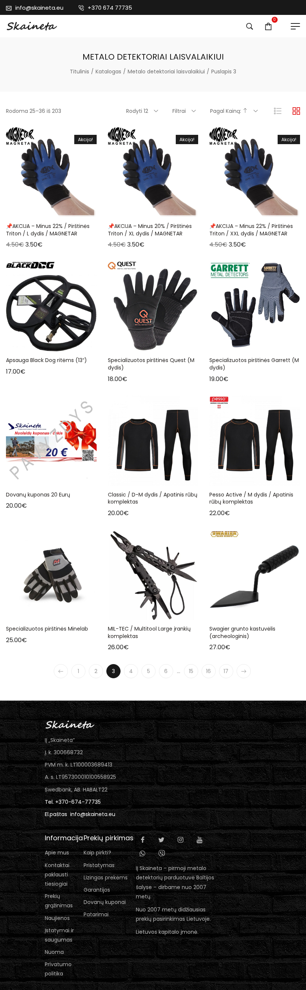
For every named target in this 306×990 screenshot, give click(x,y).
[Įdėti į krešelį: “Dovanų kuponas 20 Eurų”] (23, 478)
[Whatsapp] (142, 853)
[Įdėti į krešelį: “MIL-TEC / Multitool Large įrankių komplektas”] (125, 613)
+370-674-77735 (78, 802)
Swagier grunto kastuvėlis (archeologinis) (242, 632)
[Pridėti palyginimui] (79, 210)
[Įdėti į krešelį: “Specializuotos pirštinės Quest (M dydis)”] (125, 344)
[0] (268, 26)
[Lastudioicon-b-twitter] (161, 840)
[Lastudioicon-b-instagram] (180, 840)
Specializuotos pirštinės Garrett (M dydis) (254, 363)
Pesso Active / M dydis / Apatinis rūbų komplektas (251, 498)
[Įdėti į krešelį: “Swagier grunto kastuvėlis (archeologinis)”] (226, 613)
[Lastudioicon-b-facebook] (142, 840)
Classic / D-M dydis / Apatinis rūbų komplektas (152, 498)
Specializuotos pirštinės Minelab (47, 628)
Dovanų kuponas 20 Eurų (38, 494)
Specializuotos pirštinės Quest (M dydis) (151, 363)
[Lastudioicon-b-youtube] (199, 840)
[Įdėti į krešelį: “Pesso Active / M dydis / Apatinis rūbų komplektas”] (226, 478)
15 (191, 671)
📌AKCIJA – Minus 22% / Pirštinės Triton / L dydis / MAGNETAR (48, 229)
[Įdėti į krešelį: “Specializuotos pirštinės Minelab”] (23, 613)
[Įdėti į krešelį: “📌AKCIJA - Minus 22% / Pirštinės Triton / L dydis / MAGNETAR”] (23, 210)
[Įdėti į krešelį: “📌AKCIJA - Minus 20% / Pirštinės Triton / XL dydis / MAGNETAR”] (125, 210)
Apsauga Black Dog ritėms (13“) (46, 360)
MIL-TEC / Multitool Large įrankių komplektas (149, 632)
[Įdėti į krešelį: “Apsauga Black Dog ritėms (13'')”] (23, 344)
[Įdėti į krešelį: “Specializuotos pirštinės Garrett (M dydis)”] (226, 344)
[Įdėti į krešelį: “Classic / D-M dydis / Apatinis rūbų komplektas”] (125, 478)
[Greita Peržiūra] (42, 210)
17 (226, 671)
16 (208, 671)
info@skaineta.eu (92, 814)
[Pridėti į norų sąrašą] (61, 210)
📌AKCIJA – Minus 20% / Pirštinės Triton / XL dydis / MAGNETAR (150, 229)
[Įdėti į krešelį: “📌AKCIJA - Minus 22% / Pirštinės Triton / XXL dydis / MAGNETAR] (226, 210)
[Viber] (161, 853)
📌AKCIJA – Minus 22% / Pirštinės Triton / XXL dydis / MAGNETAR (251, 229)
